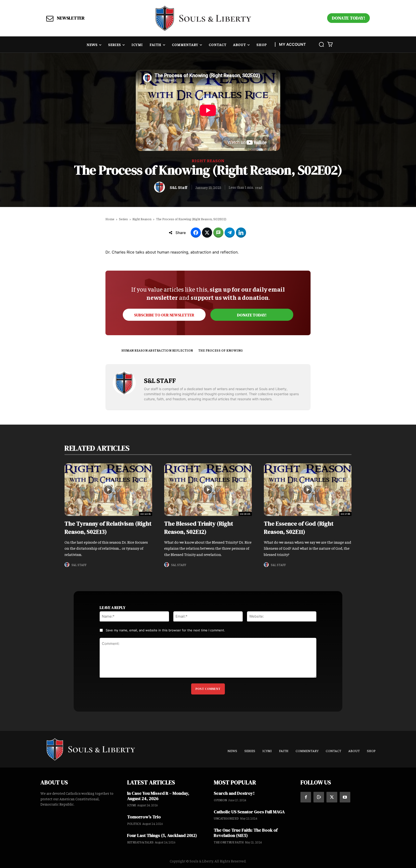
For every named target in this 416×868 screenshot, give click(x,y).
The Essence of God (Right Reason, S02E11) (298, 528)
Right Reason (208, 160)
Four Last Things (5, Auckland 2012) (162, 835)
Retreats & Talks (140, 842)
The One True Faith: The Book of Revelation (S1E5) (246, 832)
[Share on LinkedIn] (241, 232)
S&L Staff (178, 187)
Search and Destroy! (234, 793)
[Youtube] (345, 797)
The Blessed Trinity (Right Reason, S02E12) (198, 528)
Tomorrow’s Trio (144, 817)
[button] (321, 44)
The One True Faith (228, 842)
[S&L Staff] (160, 187)
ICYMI (131, 805)
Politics (134, 823)
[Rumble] (318, 797)
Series (123, 219)
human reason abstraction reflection (157, 350)
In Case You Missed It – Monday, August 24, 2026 (158, 795)
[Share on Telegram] (230, 232)
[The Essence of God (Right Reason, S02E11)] (307, 489)
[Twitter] (331, 797)
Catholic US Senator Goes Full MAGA (249, 812)
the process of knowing (220, 350)
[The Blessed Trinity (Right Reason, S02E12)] (208, 489)
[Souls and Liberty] (203, 18)
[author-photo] (68, 564)
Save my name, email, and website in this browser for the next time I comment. (165, 630)
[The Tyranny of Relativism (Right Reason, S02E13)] (108, 489)
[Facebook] (305, 797)
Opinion (220, 800)
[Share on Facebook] (196, 232)
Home (109, 219)
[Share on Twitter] (207, 232)
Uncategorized (226, 818)
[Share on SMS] (218, 232)
